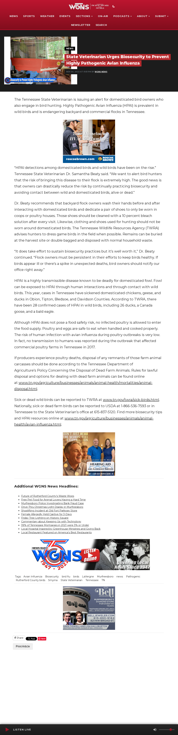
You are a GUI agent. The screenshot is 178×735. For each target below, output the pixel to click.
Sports (29, 16)
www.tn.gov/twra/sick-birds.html (131, 400)
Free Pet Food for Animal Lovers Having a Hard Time (53, 499)
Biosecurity (52, 576)
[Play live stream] (7, 729)
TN (103, 580)
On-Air (103, 16)
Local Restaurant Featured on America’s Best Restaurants (56, 532)
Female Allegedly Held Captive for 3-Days (46, 514)
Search (101, 25)
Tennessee (92, 580)
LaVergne (88, 576)
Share (19, 637)
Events (65, 16)
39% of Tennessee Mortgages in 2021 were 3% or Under (55, 525)
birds (76, 576)
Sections (83, 16)
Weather (47, 16)
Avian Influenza (32, 576)
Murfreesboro (105, 576)
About (142, 16)
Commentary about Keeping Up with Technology (51, 521)
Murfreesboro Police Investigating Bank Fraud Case (52, 503)
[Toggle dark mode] (113, 7)
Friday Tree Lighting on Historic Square (44, 517)
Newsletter (80, 25)
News (14, 16)
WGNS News (101, 72)
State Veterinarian (71, 580)
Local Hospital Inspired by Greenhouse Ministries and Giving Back (60, 528)
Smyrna (53, 580)
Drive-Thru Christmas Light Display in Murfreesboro (52, 507)
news (119, 576)
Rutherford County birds (30, 580)
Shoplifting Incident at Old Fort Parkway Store (49, 510)
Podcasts (121, 16)
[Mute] (154, 729)
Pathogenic (133, 576)
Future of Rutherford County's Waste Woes (47, 496)
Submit (160, 16)
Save (43, 638)
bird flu (66, 576)
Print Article (23, 646)
